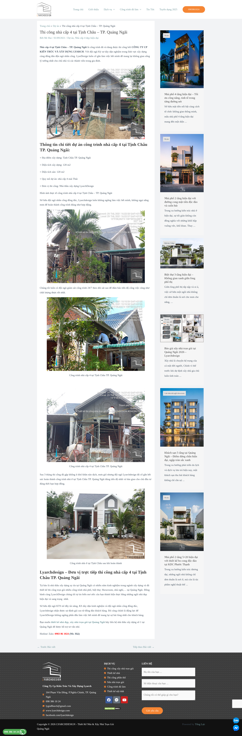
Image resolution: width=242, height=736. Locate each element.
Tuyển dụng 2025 (168, 9)
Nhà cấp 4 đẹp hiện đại (87, 37)
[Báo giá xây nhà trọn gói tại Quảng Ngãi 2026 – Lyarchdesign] (182, 328)
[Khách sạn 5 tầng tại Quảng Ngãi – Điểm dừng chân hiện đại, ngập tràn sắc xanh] (182, 417)
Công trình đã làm (129, 9)
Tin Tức (150, 9)
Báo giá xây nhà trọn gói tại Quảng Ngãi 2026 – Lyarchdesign (180, 352)
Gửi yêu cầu (152, 710)
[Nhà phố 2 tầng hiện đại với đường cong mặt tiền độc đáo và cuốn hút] (182, 162)
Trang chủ (78, 9)
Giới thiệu (93, 9)
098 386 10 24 (12, 731)
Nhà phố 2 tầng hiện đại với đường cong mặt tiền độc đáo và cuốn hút (180, 202)
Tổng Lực (200, 724)
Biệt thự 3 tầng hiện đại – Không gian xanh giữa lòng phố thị (179, 278)
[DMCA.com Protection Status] (112, 708)
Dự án (70, 37)
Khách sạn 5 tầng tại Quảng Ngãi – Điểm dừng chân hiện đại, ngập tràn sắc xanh (180, 456)
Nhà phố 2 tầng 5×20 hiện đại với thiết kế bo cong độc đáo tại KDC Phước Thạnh (181, 560)
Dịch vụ (108, 9)
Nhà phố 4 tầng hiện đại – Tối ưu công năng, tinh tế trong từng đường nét (181, 98)
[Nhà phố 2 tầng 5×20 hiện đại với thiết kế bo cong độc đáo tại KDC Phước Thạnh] (182, 521)
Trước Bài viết (46, 647)
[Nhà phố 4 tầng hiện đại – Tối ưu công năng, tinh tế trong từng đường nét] (182, 59)
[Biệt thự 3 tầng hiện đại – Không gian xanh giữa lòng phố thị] (182, 253)
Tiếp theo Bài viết (143, 647)
